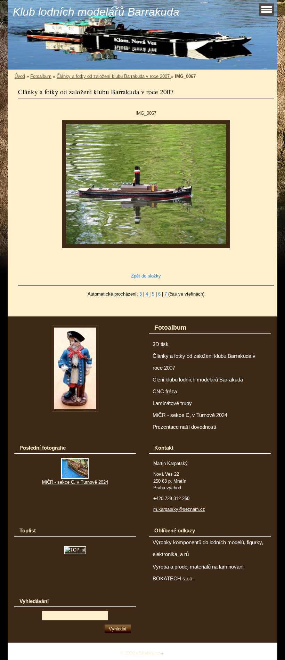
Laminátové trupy (172, 403)
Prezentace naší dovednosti (184, 427)
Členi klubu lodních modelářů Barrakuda (198, 380)
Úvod (20, 76)
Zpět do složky (146, 276)
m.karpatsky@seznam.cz (179, 509)
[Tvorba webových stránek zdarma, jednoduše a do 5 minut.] (162, 653)
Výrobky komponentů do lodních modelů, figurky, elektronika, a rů (208, 548)
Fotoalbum (40, 76)
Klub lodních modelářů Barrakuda (96, 12)
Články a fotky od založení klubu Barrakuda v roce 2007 (114, 76)
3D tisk (161, 344)
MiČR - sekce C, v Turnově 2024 (190, 415)
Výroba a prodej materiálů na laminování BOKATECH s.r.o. (198, 572)
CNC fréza (165, 391)
